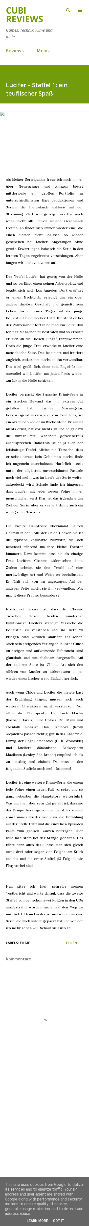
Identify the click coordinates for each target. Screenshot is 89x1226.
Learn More (37, 1221)
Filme (25, 942)
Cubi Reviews (24, 14)
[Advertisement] (44, 1136)
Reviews (15, 50)
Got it (58, 1221)
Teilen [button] (71, 942)
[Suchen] (68, 9)
